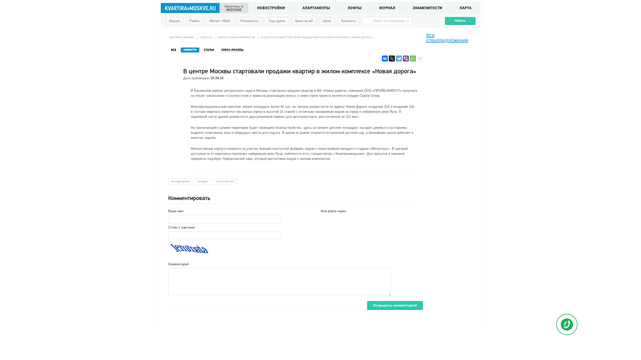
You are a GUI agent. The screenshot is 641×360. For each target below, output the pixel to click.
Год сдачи (277, 21)
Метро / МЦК (220, 21)
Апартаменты (316, 8)
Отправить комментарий (395, 305)
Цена (327, 21)
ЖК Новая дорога (180, 181)
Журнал (387, 8)
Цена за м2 (304, 21)
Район (195, 21)
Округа (174, 21)
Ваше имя (175, 211)
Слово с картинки (181, 227)
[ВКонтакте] (385, 59)
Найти (460, 20)
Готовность (249, 21)
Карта (465, 8)
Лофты (355, 8)
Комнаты (348, 21)
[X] (392, 59)
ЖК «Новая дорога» (332, 90)
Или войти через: (334, 211)
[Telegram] (399, 59)
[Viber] (406, 59)
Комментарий (178, 264)
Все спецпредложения (447, 38)
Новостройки (271, 8)
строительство (224, 181)
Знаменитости (427, 8)
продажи (203, 181)
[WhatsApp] (413, 59)
